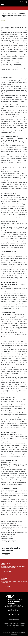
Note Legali (22, 623)
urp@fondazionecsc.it (14, 634)
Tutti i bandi (7, 571)
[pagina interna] (14, 8)
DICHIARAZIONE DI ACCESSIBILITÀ (14, 630)
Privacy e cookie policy (14, 623)
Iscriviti (6, 554)
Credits (14, 627)
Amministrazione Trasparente (18, 625)
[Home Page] (3, 4)
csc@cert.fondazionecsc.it (15, 610)
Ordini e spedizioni (7, 625)
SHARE (4, 20)
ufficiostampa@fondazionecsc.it (14, 619)
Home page (6, 623)
